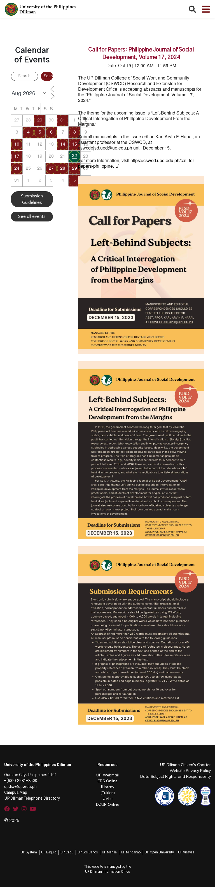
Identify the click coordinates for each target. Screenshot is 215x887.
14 (62, 144)
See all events (32, 216)
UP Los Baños (88, 852)
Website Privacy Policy (190, 770)
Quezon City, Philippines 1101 (30, 775)
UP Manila (109, 852)
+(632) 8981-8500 (20, 781)
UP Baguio (48, 852)
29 (39, 119)
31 (62, 119)
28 (62, 168)
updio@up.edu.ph (20, 787)
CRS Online (107, 780)
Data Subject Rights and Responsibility (175, 776)
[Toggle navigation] (206, 9)
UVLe (108, 798)
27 (51, 168)
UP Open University (159, 852)
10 (16, 144)
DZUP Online (107, 804)
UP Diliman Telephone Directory (32, 798)
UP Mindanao (131, 852)
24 (16, 168)
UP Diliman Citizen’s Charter (185, 764)
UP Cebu (66, 852)
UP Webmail (107, 775)
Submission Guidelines (32, 199)
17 (16, 156)
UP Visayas (186, 852)
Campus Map (15, 793)
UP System (29, 852)
